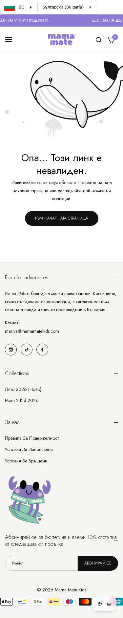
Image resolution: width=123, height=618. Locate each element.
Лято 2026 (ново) (23, 389)
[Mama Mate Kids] (61, 39)
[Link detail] (11, 349)
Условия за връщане (26, 461)
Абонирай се (98, 563)
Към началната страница (61, 218)
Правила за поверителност (32, 438)
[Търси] (98, 39)
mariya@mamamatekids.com (32, 331)
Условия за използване (29, 449)
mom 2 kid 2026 (22, 400)
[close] (118, 21)
